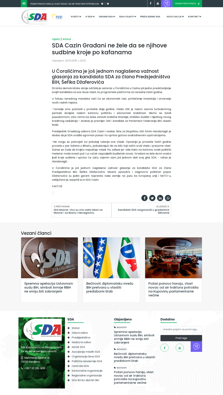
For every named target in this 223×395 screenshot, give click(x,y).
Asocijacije (174, 16)
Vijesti (75, 16)
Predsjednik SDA (150, 16)
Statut (76, 328)
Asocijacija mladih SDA (86, 352)
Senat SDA (78, 347)
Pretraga (181, 338)
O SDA (88, 16)
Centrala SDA (80, 366)
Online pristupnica (185, 3)
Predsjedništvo (81, 337)
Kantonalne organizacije (87, 371)
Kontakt (193, 16)
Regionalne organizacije (87, 375)
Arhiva (67, 39)
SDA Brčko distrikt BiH (85, 380)
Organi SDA (106, 16)
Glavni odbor (80, 333)
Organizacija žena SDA (86, 356)
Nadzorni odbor (81, 342)
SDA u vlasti (126, 16)
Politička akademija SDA (87, 361)
